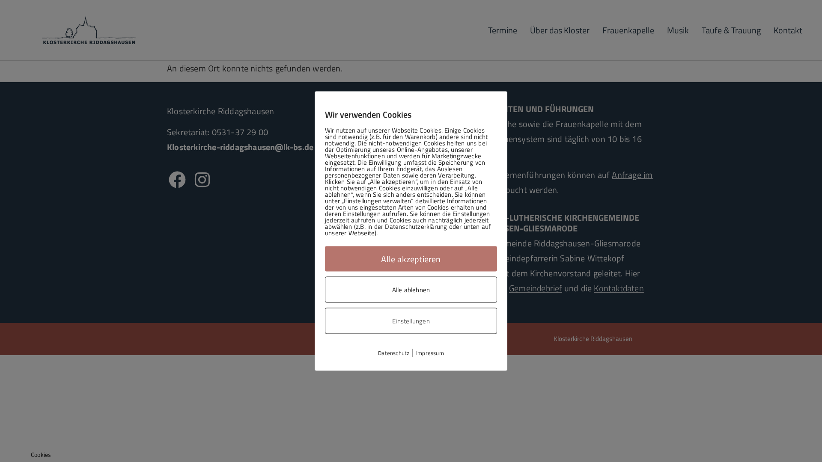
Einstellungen (411, 321)
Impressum (430, 353)
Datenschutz (393, 353)
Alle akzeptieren (411, 259)
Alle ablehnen (411, 290)
